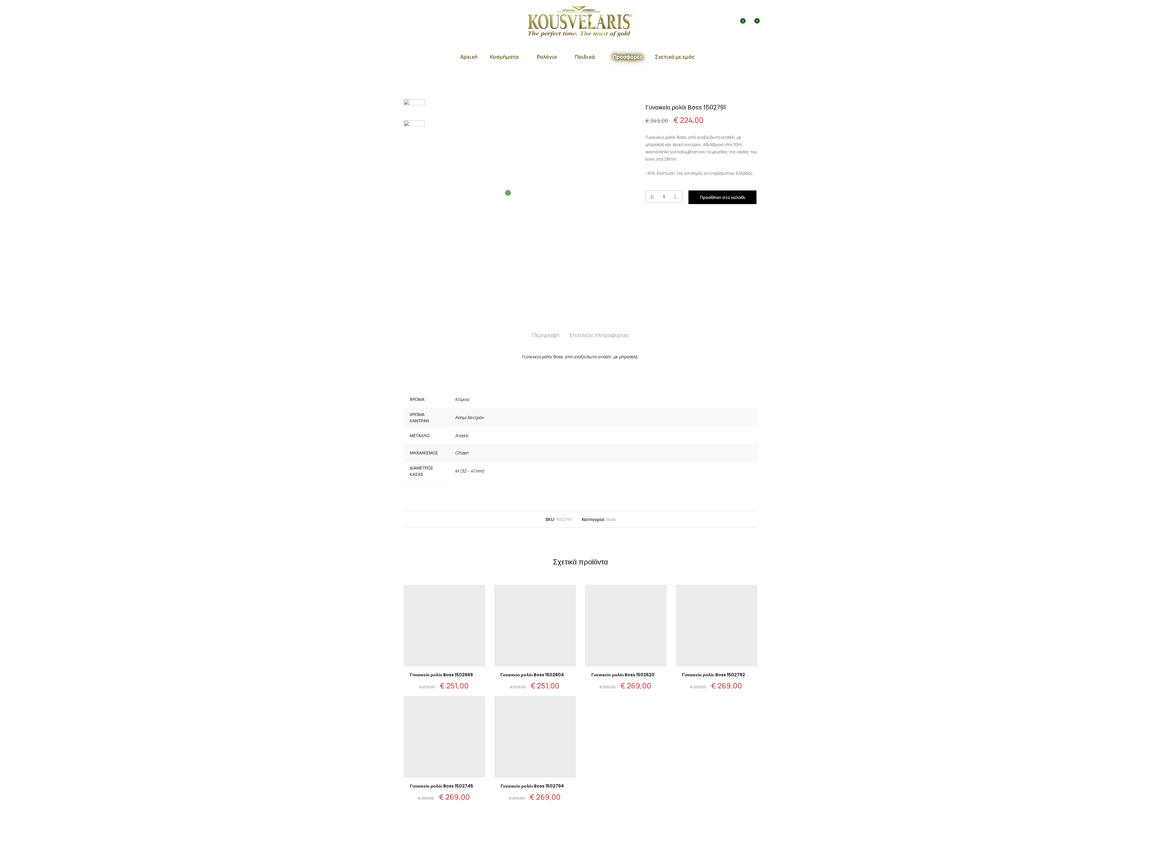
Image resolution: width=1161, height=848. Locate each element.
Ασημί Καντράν (469, 417)
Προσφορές (628, 56)
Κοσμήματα (504, 56)
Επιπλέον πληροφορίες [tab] (599, 335)
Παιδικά (585, 56)
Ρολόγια (547, 56)
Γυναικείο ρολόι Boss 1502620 (623, 675)
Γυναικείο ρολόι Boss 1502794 (532, 786)
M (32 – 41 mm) (469, 471)
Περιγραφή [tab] (546, 335)
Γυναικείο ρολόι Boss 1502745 (441, 786)
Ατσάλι (462, 435)
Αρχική (469, 56)
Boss (611, 519)
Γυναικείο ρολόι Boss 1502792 (713, 675)
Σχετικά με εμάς (675, 56)
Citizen (461, 453)
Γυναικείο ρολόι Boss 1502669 (441, 675)
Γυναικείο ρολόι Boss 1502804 (532, 675)
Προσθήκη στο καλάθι (722, 197)
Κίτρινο (462, 399)
